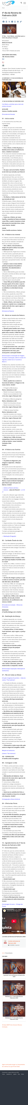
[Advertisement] (14, 1049)
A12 (3, 953)
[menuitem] (20, 3)
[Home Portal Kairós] (11, 3)
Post (3, 8)
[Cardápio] (24, 3)
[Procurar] (20, 3)
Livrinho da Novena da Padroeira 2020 (14, 942)
